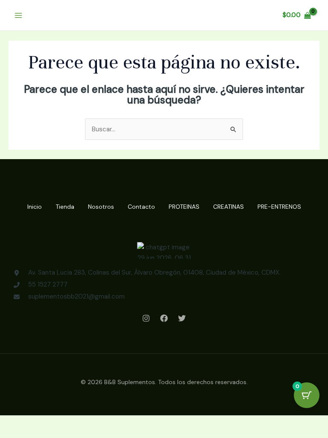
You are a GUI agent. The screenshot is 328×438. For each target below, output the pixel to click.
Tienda (65, 206)
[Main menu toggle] (18, 15)
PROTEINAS (184, 206)
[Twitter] (182, 318)
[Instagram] (146, 318)
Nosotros (101, 206)
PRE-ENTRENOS (279, 206)
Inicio (34, 206)
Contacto (141, 206)
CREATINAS (228, 206)
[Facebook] (164, 318)
